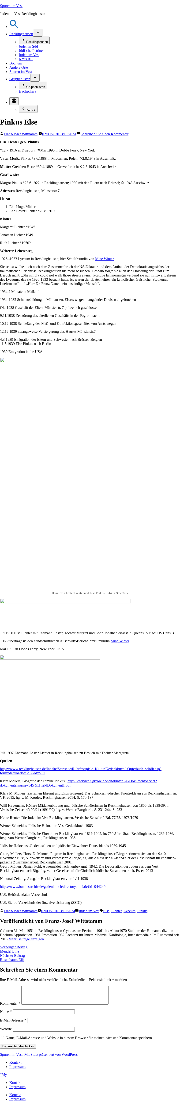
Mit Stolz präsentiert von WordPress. (51, 1054)
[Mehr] (14, 101)
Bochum (15, 63)
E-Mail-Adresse (13, 1020)
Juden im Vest (29, 55)
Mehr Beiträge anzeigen (26, 939)
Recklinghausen (21, 34)
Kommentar (10, 1003)
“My (3, 1075)
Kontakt (15, 1062)
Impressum (17, 1067)
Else (106, 911)
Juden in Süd (28, 46)
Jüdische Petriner (31, 51)
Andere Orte (18, 67)
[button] (14, 27)
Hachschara (27, 91)
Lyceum (129, 911)
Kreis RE (26, 59)
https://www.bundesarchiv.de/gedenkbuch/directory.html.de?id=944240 (52, 887)
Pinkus (142, 911)
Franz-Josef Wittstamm (21, 134)
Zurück (31, 110)
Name (6, 1012)
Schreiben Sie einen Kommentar (104, 134)
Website (6, 1029)
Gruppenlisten (19, 79)
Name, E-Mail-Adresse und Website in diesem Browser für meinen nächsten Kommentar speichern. (79, 1038)
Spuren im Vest (11, 6)
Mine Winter (104, 259)
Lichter (116, 911)
